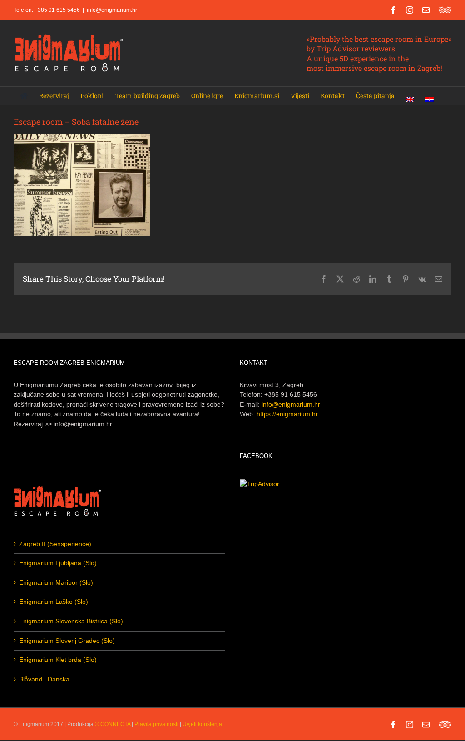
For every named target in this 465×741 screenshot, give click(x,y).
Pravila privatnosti (156, 724)
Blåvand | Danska (44, 679)
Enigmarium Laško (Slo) (53, 601)
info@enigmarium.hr (112, 10)
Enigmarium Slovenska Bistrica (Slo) (71, 621)
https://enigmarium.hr (287, 414)
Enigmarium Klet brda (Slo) (58, 659)
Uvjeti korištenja (202, 724)
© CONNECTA (113, 724)
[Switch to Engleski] (410, 96)
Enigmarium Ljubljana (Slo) (58, 563)
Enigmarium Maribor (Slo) (56, 582)
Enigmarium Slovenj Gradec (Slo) (67, 640)
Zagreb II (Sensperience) (55, 543)
